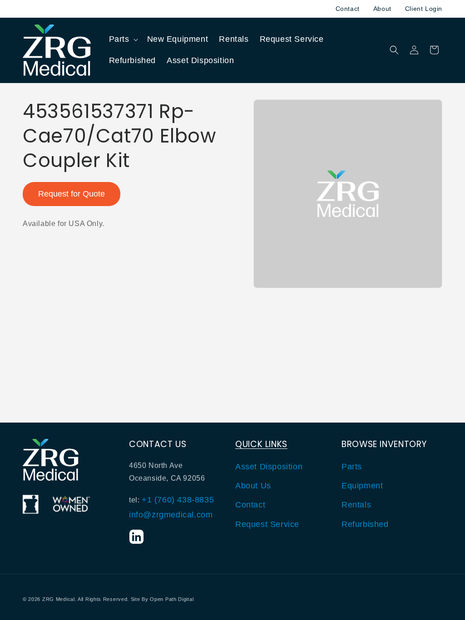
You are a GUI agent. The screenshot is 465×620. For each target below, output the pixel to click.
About (382, 8)
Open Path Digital (171, 599)
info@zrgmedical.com (171, 514)
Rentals (356, 504)
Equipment (362, 485)
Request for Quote (71, 193)
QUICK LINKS (261, 444)
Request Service (267, 524)
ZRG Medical (58, 599)
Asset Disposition (268, 466)
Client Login (423, 8)
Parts (351, 466)
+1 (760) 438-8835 (178, 499)
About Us (253, 485)
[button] (123, 39)
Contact (348, 8)
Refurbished (365, 524)
